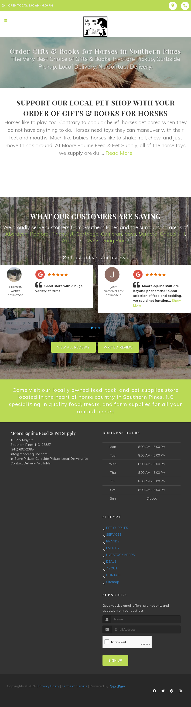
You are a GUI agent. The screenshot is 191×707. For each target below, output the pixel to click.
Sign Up (115, 660)
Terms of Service (74, 686)
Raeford (39, 233)
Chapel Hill (172, 233)
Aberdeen (16, 233)
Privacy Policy (48, 686)
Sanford (148, 233)
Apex (68, 240)
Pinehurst (62, 233)
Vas (129, 233)
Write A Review (118, 347)
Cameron (111, 233)
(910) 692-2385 (22, 449)
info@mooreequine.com (29, 454)
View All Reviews (73, 347)
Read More (119, 153)
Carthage (87, 233)
